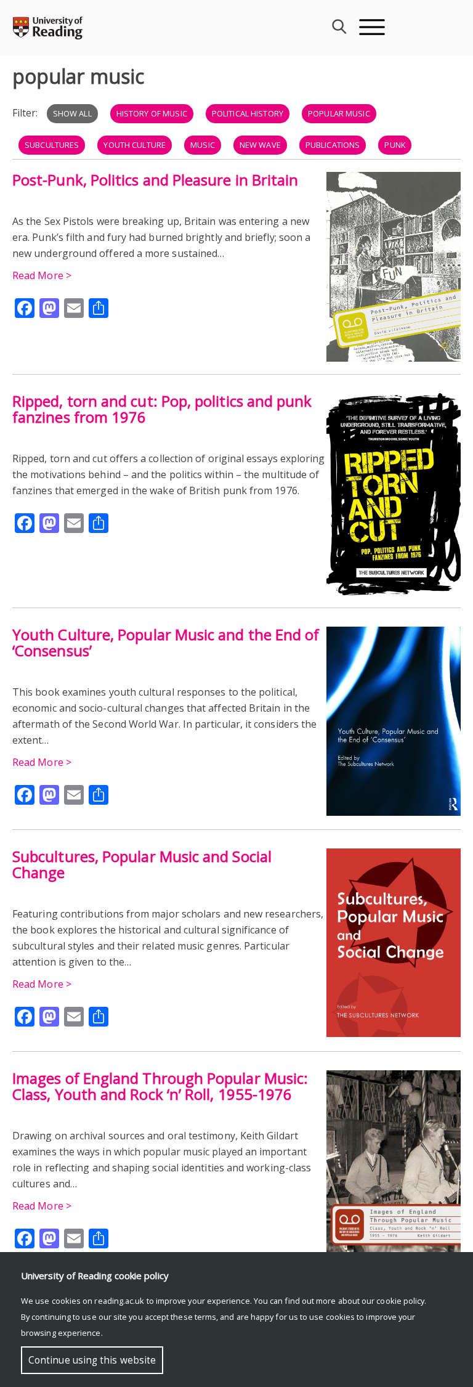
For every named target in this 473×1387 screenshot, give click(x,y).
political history (247, 113)
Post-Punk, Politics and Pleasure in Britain (155, 179)
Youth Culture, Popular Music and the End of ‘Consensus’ (165, 642)
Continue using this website (92, 1360)
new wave (260, 144)
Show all (72, 113)
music (202, 144)
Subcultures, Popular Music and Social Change (142, 864)
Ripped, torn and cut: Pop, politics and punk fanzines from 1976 (162, 409)
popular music (339, 113)
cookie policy (400, 1300)
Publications (332, 144)
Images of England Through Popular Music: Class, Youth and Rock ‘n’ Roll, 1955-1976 (160, 1086)
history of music (151, 113)
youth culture (134, 144)
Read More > (41, 275)
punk (394, 144)
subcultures (52, 144)
